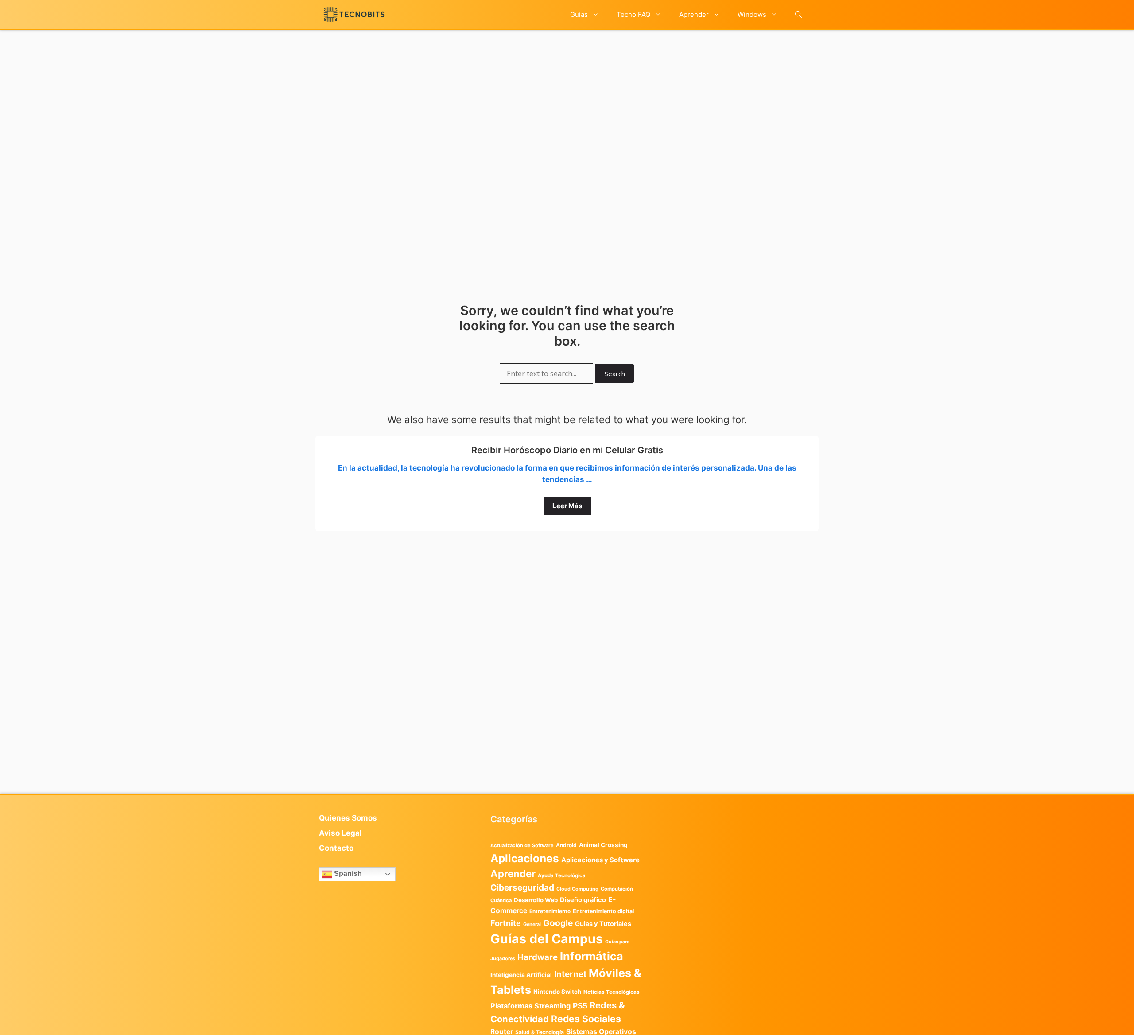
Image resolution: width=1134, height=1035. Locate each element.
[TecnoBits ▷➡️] (354, 14)
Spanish (347, 873)
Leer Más (567, 506)
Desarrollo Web (536, 899)
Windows (752, 14)
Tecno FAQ (633, 14)
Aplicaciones (524, 858)
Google (558, 923)
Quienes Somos (348, 817)
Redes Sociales (586, 1018)
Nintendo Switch (557, 991)
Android (566, 845)
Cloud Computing (577, 889)
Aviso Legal (340, 833)
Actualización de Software (522, 845)
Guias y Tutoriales (603, 924)
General (532, 924)
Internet (570, 974)
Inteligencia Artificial (521, 974)
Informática (591, 956)
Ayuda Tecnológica (562, 875)
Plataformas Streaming (530, 1005)
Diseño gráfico (583, 900)
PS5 (580, 1005)
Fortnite (505, 923)
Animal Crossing (603, 844)
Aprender (694, 14)
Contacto (336, 848)
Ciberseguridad (522, 887)
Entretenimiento (550, 911)
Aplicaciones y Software (600, 860)
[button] (798, 14)
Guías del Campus (546, 938)
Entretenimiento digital (603, 911)
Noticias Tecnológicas (611, 992)
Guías (579, 14)
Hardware (537, 957)
